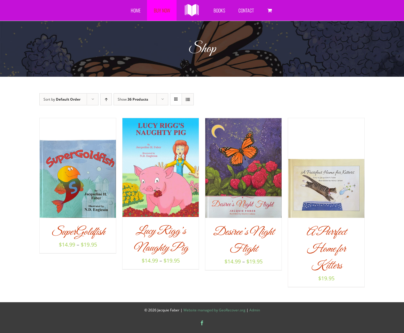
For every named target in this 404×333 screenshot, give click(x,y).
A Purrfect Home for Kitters (326, 249)
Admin (254, 310)
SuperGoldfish (78, 232)
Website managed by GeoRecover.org (214, 310)
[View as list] (187, 99)
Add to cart (313, 169)
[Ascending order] (106, 99)
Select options (65, 169)
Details (99, 169)
